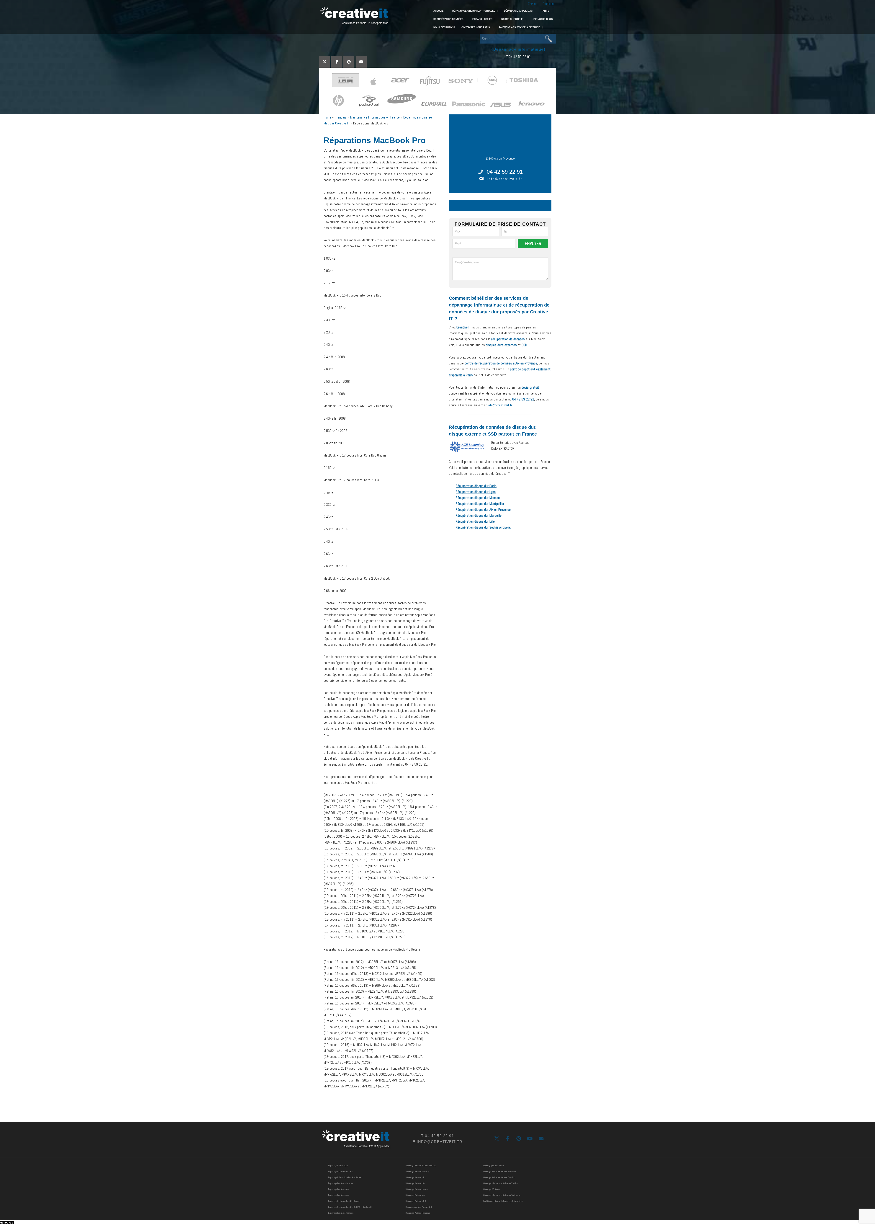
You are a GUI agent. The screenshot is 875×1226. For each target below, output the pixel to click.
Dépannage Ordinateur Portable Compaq (344, 1201)
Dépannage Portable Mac (415, 1195)
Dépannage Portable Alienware (340, 1183)
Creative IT (354, 16)
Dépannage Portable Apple (338, 1189)
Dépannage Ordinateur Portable (340, 1171)
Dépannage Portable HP (414, 1177)
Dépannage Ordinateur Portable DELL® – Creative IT (350, 1206)
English (532, 4)
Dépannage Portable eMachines (340, 1212)
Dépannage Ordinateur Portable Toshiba (498, 1177)
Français (548, 4)
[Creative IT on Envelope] (541, 1138)
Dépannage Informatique (338, 1165)
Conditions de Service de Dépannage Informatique (502, 1201)
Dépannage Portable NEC (415, 1201)
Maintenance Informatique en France (375, 117)
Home (327, 117)
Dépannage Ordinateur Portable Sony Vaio (499, 1171)
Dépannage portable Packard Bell (418, 1206)
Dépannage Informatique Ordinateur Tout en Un (501, 1195)
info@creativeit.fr (504, 179)
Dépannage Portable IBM (415, 1183)
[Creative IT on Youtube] (361, 62)
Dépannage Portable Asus (338, 1195)
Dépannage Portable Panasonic (417, 1212)
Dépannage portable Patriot (493, 1165)
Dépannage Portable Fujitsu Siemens (420, 1165)
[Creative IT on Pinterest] (348, 62)
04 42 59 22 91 (505, 172)
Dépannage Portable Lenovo (416, 1189)
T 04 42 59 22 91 (518, 56)
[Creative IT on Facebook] (336, 62)
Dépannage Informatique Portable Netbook (345, 1177)
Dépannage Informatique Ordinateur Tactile (499, 1183)
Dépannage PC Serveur (491, 1189)
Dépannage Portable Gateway (417, 1171)
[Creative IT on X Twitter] (324, 62)
